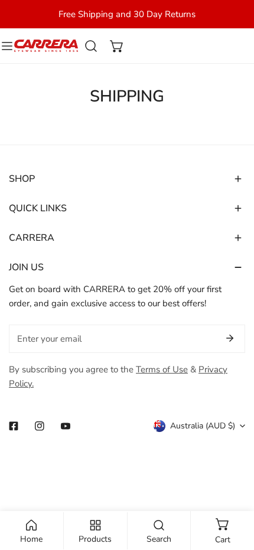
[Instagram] (40, 426)
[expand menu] (7, 46)
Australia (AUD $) (202, 425)
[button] (117, 46)
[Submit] (230, 338)
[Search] (91, 46)
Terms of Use (162, 369)
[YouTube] (66, 426)
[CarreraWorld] (46, 46)
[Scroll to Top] (233, 487)
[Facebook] (14, 426)
